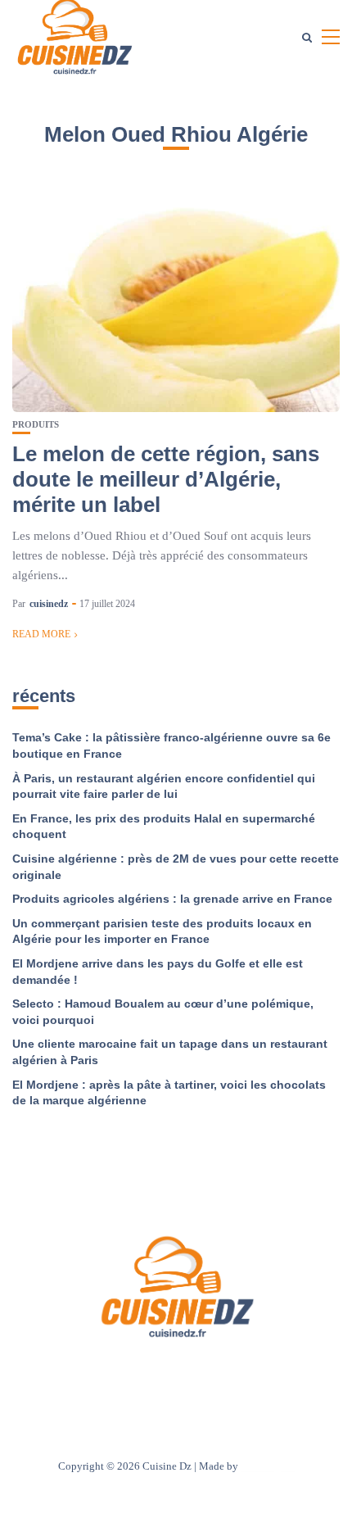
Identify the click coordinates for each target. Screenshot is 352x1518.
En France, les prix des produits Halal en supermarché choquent (163, 826)
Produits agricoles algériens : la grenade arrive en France (172, 898)
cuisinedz (48, 603)
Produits (35, 424)
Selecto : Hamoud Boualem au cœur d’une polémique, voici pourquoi (163, 1011)
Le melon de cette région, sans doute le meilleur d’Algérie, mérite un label (165, 479)
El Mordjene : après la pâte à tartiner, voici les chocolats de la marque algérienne (169, 1093)
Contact (154, 1372)
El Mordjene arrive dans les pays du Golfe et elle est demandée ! (157, 971)
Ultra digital (268, 1466)
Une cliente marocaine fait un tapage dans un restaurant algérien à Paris (169, 1052)
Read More (41, 634)
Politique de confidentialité (253, 1372)
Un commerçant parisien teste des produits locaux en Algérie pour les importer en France (162, 931)
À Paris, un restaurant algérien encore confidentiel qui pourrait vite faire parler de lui (163, 786)
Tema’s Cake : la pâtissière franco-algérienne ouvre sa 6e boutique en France (171, 745)
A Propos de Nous (78, 1372)
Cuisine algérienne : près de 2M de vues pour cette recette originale (175, 866)
